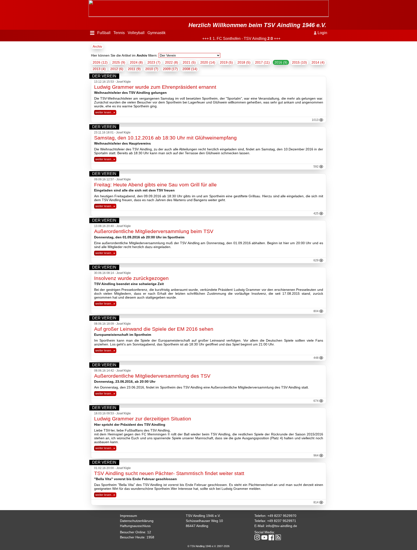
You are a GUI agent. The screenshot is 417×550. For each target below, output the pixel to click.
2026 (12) (100, 62)
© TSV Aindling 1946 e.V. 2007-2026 (208, 546)
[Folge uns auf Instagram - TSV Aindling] (257, 538)
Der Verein (104, 76)
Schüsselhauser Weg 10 (204, 521)
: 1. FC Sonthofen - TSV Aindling (232, 39)
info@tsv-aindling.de (281, 526)
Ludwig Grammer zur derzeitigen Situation (142, 418)
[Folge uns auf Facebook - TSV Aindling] (271, 538)
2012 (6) (116, 69)
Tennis (119, 33)
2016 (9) (280, 62)
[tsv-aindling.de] (90, 2)
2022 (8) (171, 62)
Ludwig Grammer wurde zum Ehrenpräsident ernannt (155, 87)
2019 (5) (226, 62)
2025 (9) (118, 62)
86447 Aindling (197, 526)
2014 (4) (318, 62)
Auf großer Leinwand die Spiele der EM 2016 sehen (153, 329)
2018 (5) (243, 62)
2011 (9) (134, 69)
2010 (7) (151, 69)
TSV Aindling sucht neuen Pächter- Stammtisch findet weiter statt (169, 473)
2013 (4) (99, 69)
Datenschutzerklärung (136, 521)
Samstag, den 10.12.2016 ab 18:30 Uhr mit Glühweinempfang (165, 137)
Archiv (97, 46)
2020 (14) (207, 62)
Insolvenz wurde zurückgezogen (131, 278)
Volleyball (136, 33)
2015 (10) (299, 62)
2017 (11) (262, 62)
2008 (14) (189, 69)
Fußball (104, 33)
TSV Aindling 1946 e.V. (203, 516)
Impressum (128, 516)
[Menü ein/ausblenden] (92, 33)
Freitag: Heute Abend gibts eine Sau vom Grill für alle (155, 184)
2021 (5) (189, 62)
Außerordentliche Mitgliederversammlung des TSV (152, 376)
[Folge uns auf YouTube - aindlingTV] (264, 538)
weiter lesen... (105, 112)
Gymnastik (156, 33)
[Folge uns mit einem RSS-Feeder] (278, 538)
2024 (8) (136, 62)
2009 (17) (170, 69)
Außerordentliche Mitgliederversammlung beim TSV (153, 231)
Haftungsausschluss (135, 526)
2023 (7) (153, 62)
